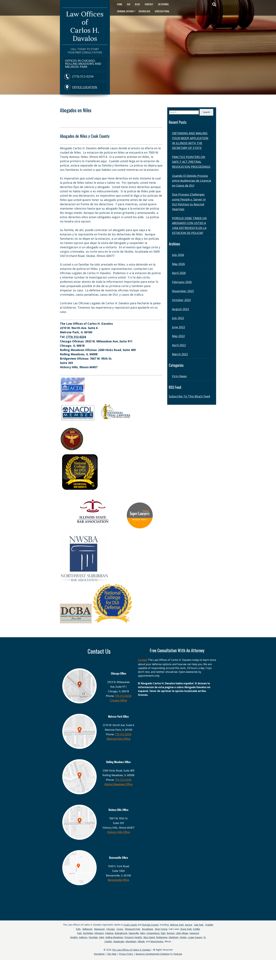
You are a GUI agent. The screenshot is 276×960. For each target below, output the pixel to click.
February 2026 (182, 282)
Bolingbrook (121, 933)
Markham (174, 937)
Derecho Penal (162, 11)
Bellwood (87, 928)
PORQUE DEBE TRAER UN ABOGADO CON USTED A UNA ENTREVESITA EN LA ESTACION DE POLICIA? (189, 225)
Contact (149, 4)
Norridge (93, 937)
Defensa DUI (144, 11)
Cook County (130, 924)
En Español (163, 4)
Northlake (88, 933)
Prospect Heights (133, 937)
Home (119, 4)
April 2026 (179, 273)
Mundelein (131, 941)
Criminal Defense (125, 11)
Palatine (109, 933)
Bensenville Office (118, 880)
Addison (83, 937)
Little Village (182, 933)
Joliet (101, 937)
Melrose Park (177, 924)
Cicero (120, 928)
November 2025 (183, 291)
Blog (137, 4)
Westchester (156, 941)
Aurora (188, 924)
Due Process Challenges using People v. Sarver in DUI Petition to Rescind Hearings (189, 201)
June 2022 (178, 327)
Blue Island (149, 937)
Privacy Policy (126, 953)
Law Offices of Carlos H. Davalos (84, 26)
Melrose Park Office (118, 739)
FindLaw (177, 953)
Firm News (179, 376)
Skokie (183, 937)
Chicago (110, 928)
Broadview (147, 928)
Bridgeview (161, 937)
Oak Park (198, 924)
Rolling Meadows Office (118, 784)
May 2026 (178, 264)
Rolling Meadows (114, 937)
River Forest (161, 928)
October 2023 (181, 300)
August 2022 (180, 309)
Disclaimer (99, 953)
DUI (128, 4)
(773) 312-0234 (82, 76)
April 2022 (179, 345)
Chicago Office (118, 700)
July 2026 (178, 255)
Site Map (111, 953)
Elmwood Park (132, 928)
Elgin (163, 933)
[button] (273, 949)
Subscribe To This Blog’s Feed (189, 396)
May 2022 (178, 336)
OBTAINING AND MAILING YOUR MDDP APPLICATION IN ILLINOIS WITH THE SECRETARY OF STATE (190, 140)
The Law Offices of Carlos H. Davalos (131, 949)
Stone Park (186, 928)
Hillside (141, 941)
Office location (84, 87)
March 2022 (180, 354)
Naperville (134, 933)
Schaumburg (152, 933)
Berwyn (171, 933)
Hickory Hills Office (118, 832)
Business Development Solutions (153, 953)
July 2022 (178, 318)
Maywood (99, 928)
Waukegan (118, 941)
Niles (142, 933)
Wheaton (99, 933)
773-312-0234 (123, 696)
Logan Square (195, 937)
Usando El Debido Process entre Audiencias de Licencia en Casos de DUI (191, 180)
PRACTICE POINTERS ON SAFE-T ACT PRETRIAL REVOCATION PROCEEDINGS (191, 162)
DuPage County (150, 924)
